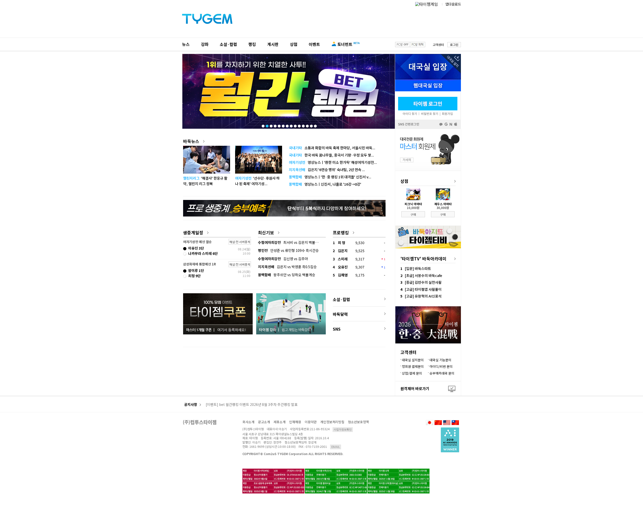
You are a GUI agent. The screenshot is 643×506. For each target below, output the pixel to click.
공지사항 (190, 404)
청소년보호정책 (358, 421)
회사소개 (248, 421)
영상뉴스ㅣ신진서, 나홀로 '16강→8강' (325, 184)
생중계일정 (193, 232)
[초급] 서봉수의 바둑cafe (423, 275)
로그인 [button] (454, 44)
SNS (337, 329)
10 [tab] (299, 125)
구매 (413, 214)
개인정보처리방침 (332, 421)
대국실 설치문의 (413, 359)
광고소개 (264, 421)
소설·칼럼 (341, 299)
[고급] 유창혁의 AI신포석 (423, 296)
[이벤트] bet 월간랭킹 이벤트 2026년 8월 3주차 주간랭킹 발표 (252, 405)
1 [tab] (262, 125)
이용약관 (311, 421)
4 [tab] (275, 125)
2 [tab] (266, 125)
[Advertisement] (284, 367)
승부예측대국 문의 (442, 373)
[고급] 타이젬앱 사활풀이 (423, 289)
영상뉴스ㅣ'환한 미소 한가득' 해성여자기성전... (333, 162)
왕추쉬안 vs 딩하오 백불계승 (286, 274)
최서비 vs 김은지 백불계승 (290, 242)
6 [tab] (283, 125)
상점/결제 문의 (412, 373)
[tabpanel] (288, 91)
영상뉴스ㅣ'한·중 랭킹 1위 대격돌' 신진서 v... (330, 176)
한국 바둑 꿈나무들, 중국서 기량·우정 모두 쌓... (331, 155)
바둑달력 (340, 314)
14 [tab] (315, 125)
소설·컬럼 (228, 44)
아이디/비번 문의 (441, 366)
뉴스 (186, 44)
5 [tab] (279, 125)
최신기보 (266, 232)
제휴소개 (280, 421)
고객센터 (438, 44)
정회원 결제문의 (413, 366)
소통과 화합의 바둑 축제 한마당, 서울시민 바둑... (332, 147)
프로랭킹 (341, 232)
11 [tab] (303, 125)
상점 (293, 44)
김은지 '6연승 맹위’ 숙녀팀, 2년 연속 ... (327, 169)
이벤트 (314, 44)
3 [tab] (271, 125)
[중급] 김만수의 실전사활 (423, 282)
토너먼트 (344, 44)
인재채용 (295, 421)
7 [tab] (287, 125)
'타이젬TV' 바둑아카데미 (423, 258)
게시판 (273, 44)
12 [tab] (307, 125)
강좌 (204, 44)
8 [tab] (291, 125)
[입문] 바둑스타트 (418, 268)
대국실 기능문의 (440, 359)
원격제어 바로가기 (414, 388)
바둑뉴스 (191, 141)
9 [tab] (295, 125)
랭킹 (252, 44)
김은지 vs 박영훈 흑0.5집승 (287, 266)
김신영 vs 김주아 (283, 258)
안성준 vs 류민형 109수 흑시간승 (288, 250)
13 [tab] (311, 125)
